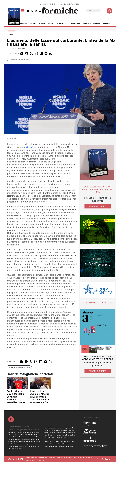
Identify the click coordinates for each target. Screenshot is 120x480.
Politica (12, 23)
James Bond (62, 23)
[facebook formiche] (9, 459)
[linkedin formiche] (22, 459)
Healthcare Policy (91, 23)
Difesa (50, 23)
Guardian (31, 147)
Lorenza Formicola (18, 49)
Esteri (33, 23)
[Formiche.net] (109, 11)
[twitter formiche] (13, 459)
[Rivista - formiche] (96, 424)
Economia (23, 23)
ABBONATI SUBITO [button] (97, 206)
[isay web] (107, 459)
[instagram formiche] (18, 459)
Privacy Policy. (41, 460)
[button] (23, 16)
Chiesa (42, 23)
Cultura (106, 23)
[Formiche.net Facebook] (28, 10)
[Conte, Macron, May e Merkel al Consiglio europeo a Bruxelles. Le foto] (17, 383)
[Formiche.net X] (32, 10)
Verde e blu (75, 23)
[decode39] (96, 439)
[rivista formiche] (97, 332)
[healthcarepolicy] (96, 446)
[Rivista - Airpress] (96, 431)
